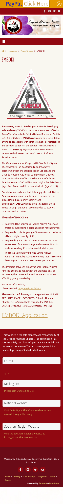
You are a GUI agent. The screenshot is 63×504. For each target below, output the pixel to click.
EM (5, 315)
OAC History (29, 476)
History (17, 476)
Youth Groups (26, 51)
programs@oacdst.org (29, 288)
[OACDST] (54, 11)
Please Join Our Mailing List (19, 390)
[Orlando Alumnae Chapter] (59, 11)
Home (7, 476)
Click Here (36, 3)
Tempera (43, 483)
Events (8, 480)
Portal (52, 476)
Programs (12, 51)
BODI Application (28, 315)
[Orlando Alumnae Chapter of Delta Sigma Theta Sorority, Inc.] (45, 11)
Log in (6, 373)
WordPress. (54, 483)
